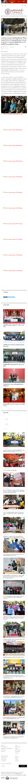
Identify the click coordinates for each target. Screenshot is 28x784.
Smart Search (17, 750)
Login (16, 745)
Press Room (3, 750)
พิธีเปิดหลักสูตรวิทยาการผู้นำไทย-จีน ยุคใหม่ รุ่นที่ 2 (13, 657)
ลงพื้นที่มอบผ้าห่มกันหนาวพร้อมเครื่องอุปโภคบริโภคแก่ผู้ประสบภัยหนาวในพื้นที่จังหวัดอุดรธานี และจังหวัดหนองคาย (14, 618)
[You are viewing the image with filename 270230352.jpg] (15, 215)
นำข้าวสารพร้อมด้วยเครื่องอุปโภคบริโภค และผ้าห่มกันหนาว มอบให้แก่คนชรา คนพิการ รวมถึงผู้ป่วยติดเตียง (13, 513)
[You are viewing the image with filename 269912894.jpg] (15, 152)
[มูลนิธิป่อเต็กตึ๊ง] (14, 11)
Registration (17, 746)
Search (16, 748)
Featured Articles (4, 756)
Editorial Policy (4, 746)
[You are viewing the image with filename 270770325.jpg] (15, 246)
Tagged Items (3, 759)
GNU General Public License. (20, 775)
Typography (3, 760)
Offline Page (17, 751)
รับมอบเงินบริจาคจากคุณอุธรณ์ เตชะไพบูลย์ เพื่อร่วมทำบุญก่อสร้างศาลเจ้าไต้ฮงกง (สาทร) (13, 737)
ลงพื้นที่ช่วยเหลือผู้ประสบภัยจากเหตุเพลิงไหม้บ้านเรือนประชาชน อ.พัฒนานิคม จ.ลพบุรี (14, 640)
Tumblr (16, 759)
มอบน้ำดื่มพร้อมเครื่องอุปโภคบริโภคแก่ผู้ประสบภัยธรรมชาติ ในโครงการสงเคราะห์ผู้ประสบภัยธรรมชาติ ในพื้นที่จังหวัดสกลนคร (14, 677)
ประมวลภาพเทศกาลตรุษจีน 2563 (10, 470)
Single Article (4, 757)
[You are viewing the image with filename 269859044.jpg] (15, 137)
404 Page (16, 753)
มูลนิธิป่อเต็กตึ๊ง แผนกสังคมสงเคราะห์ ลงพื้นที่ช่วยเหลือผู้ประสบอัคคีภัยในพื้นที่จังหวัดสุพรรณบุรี (14, 718)
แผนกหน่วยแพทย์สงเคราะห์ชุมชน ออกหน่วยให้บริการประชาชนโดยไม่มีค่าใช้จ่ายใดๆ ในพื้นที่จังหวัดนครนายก (13, 597)
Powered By (12, 778)
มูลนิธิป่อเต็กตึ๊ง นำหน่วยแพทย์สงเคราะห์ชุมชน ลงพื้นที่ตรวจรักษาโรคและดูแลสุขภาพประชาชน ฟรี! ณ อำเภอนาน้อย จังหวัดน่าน (13, 577)
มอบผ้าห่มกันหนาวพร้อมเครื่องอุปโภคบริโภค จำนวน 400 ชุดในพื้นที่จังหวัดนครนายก (13, 555)
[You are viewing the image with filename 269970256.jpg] (15, 168)
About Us (3, 745)
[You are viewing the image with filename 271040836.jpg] (15, 277)
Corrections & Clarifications (6, 748)
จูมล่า (2, 775)
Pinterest (17, 760)
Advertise (3, 751)
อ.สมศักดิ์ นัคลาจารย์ (18, 773)
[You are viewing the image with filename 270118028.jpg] (15, 199)
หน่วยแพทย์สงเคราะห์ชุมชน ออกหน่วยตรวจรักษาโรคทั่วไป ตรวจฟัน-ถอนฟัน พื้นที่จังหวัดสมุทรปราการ (13, 696)
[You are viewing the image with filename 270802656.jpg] (15, 262)
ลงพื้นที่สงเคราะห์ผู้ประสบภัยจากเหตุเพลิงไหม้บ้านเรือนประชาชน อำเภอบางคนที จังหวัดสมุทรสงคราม (13, 537)
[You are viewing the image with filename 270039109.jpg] (15, 184)
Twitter (16, 756)
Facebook (17, 757)
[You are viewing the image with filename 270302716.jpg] (15, 230)
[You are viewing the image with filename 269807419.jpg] (15, 121)
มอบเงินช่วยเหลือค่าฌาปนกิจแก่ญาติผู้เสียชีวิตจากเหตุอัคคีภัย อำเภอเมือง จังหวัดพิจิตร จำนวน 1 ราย (14, 451)
